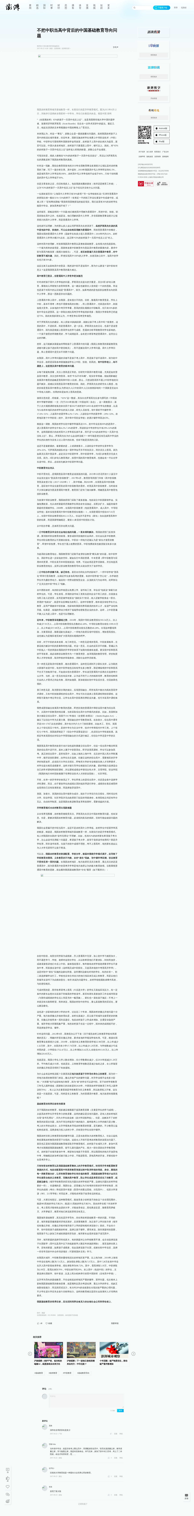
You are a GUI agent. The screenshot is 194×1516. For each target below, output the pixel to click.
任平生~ (52, 1468)
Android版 (163, 128)
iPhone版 (163, 135)
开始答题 (154, 98)
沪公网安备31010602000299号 (149, 168)
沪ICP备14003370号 (145, 164)
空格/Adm (52, 1444)
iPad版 (161, 141)
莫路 (50, 1426)
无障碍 (183, 8)
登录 (176, 7)
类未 (50, 1487)
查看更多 (154, 55)
